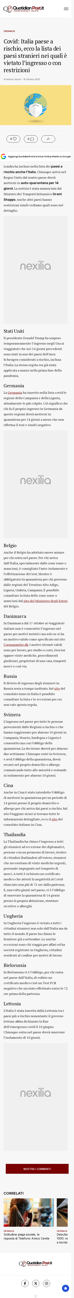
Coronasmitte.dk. (16, 644)
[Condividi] (48, 139)
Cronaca (9, 31)
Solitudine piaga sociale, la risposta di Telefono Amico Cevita (26, 1236)
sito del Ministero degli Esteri (45, 601)
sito (57, 688)
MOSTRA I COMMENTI (37, 1169)
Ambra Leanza (13, 79)
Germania (15, 392)
